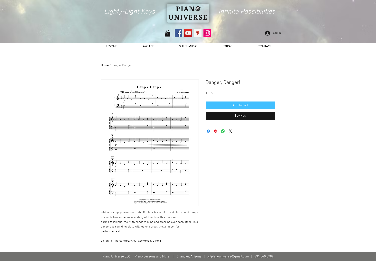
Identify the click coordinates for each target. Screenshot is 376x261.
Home (105, 65)
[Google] (198, 33)
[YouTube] (188, 33)
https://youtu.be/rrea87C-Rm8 (142, 241)
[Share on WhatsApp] (223, 131)
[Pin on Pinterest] (215, 131)
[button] (167, 33)
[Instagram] (207, 33)
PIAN (185, 8)
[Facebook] (178, 33)
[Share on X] (230, 131)
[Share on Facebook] (208, 131)
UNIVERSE (188, 17)
